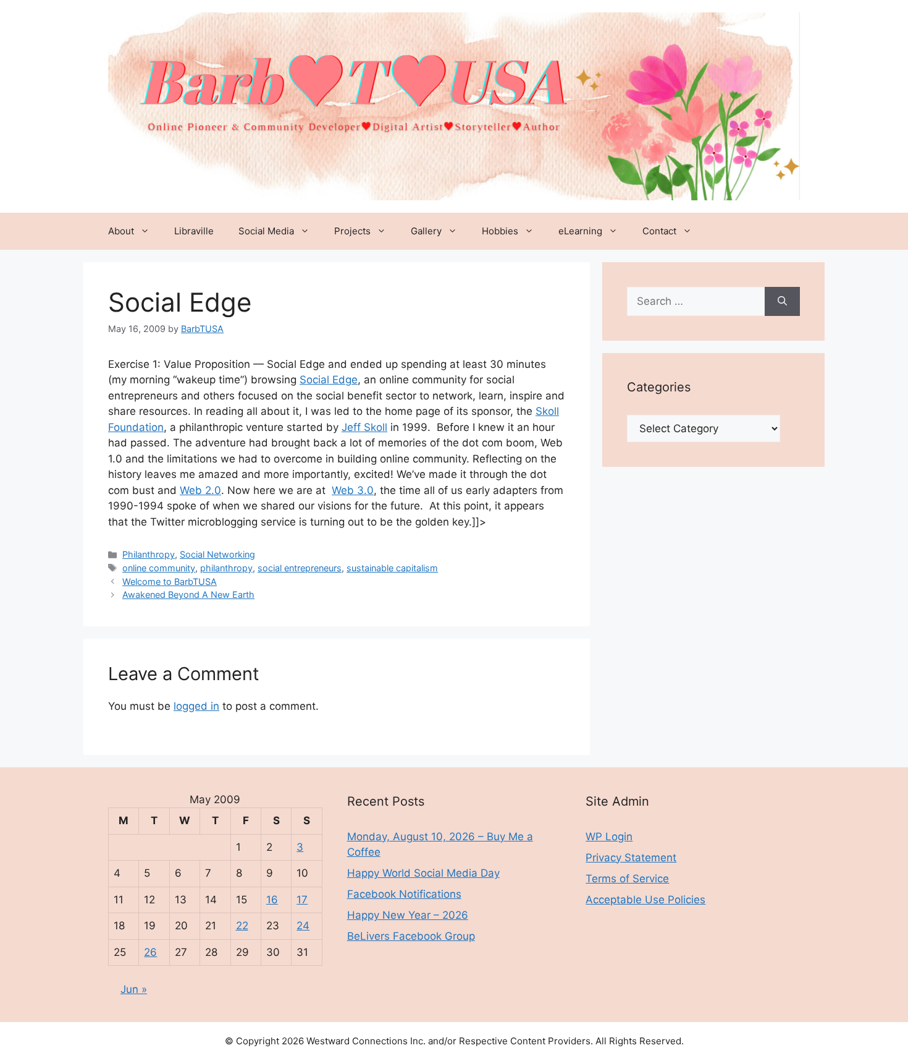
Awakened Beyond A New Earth (188, 594)
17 (302, 899)
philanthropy (226, 568)
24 (302, 925)
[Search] (782, 302)
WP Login (609, 836)
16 (272, 899)
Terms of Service (627, 878)
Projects (352, 231)
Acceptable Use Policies (645, 899)
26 (150, 952)
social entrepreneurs (300, 568)
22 (242, 925)
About (121, 231)
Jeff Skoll (364, 427)
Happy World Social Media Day (423, 873)
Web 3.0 (353, 490)
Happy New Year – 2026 (407, 915)
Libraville (194, 231)
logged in (196, 706)
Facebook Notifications (404, 894)
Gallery (426, 231)
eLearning (580, 231)
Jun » (133, 989)
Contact (659, 231)
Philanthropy (148, 554)
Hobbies (500, 231)
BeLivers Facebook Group (411, 936)
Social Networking (217, 554)
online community (158, 568)
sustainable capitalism (392, 568)
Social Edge (329, 379)
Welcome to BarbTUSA (169, 581)
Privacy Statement (631, 857)
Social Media (266, 231)
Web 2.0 (200, 490)
